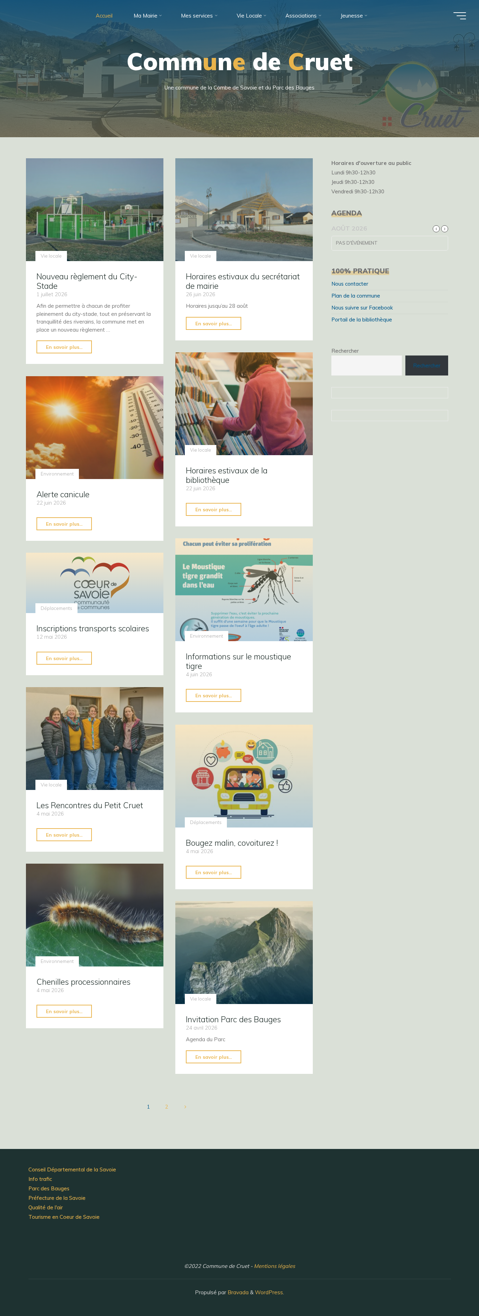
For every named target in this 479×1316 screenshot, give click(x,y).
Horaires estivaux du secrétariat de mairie (243, 281)
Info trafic (40, 1179)
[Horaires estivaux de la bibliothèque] (244, 403)
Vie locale (51, 256)
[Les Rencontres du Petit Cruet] (94, 738)
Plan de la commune (355, 295)
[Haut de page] (452, 1289)
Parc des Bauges (48, 1188)
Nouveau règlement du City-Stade (86, 281)
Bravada (237, 1292)
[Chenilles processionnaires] (94, 915)
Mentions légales (274, 1266)
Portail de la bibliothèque (361, 319)
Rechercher (345, 350)
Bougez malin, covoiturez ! (232, 843)
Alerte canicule (62, 494)
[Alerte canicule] (94, 427)
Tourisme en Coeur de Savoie (64, 1217)
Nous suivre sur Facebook (362, 307)
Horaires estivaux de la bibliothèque (227, 475)
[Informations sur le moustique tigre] (244, 589)
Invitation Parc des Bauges (233, 1019)
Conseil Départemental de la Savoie (72, 1169)
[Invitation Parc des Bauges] (244, 952)
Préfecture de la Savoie (57, 1198)
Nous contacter (349, 283)
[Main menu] (459, 15)
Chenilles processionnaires (83, 982)
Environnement (57, 474)
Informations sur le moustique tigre (238, 661)
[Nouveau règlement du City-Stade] (94, 209)
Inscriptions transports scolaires (92, 628)
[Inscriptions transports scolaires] (94, 583)
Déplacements (56, 608)
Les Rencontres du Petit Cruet (89, 805)
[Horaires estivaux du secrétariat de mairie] (244, 209)
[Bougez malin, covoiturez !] (244, 776)
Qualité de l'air (45, 1207)
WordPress (269, 1292)
